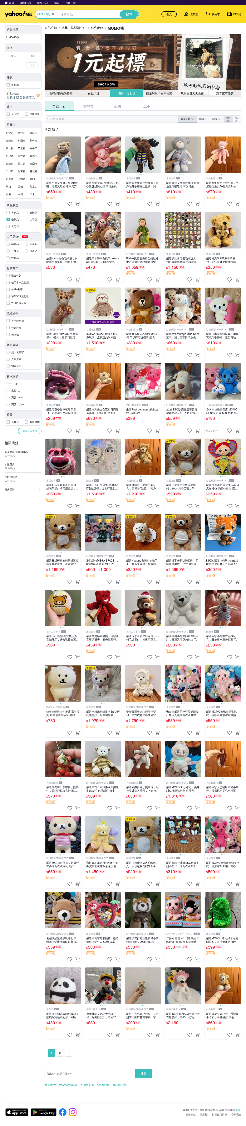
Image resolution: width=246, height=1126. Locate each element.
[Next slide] (78, 155)
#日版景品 (87, 1085)
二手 (146, 106)
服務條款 (191, 1114)
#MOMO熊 (120, 1085)
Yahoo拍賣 (18, 14)
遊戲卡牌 (93, 93)
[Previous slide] (47, 155)
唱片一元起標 (126, 93)
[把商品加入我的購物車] (77, 204)
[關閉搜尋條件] (53, 14)
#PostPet (50, 1085)
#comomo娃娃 (68, 1085)
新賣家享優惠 (225, 93)
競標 (117, 106)
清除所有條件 (29, 431)
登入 (169, 14)
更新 (238, 1109)
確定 (32, 65)
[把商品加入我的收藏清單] (69, 204)
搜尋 (143, 1073)
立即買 (88, 106)
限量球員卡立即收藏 (159, 93)
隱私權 (204, 1114)
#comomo (103, 1085)
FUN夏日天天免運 (192, 93)
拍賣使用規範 (219, 1114)
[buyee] (23, 95)
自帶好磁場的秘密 (60, 93)
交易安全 (236, 1114)
